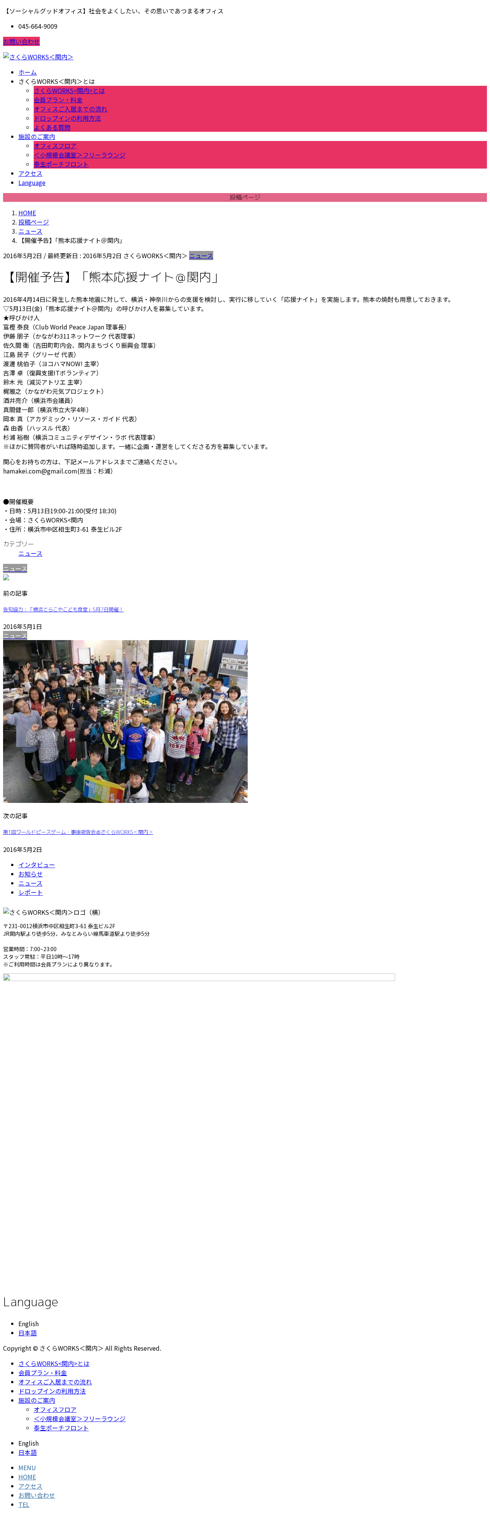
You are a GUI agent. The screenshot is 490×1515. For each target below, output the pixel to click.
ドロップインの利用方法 (67, 118)
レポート (30, 892)
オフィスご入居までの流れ (70, 108)
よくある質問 (52, 127)
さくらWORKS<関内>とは (69, 90)
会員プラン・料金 (58, 99)
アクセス (30, 1485)
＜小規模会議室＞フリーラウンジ (80, 154)
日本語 (27, 1332)
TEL (23, 1504)
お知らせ (30, 873)
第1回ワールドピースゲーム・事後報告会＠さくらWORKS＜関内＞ (78, 832)
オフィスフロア (55, 145)
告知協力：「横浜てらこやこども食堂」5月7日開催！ (63, 609)
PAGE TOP (472, 1462)
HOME (27, 1476)
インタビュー (36, 864)
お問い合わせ (21, 41)
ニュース (201, 255)
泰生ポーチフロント (61, 164)
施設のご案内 (36, 1400)
